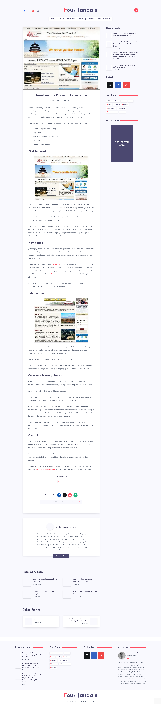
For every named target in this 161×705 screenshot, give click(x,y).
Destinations (71, 19)
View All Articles (61, 556)
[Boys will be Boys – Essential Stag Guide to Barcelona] (27, 594)
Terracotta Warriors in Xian (62, 274)
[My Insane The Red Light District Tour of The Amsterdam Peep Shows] (109, 44)
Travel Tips (83, 19)
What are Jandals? (104, 19)
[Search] (136, 10)
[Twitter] (29, 10)
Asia (131, 101)
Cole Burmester (66, 527)
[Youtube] (33, 10)
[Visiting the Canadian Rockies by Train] (67, 594)
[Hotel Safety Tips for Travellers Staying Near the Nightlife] (109, 36)
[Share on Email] (70, 495)
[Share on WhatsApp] (75, 495)
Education (122, 108)
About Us (61, 19)
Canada (125, 104)
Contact (91, 19)
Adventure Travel (113, 101)
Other (61, 481)
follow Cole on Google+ (74, 545)
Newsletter (62, 550)
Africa (124, 101)
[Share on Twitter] (65, 495)
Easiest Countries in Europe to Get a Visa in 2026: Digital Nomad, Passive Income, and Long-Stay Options (32, 678)
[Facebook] (24, 10)
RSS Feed (57, 547)
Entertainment (112, 112)
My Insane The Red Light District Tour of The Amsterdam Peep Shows (125, 44)
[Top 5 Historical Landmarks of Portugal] (27, 582)
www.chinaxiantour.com (45, 470)
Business (117, 104)
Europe (123, 112)
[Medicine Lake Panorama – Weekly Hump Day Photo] (81, 621)
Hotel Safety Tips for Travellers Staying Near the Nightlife (124, 34)
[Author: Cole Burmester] (50, 526)
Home (53, 19)
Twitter (64, 547)
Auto (109, 104)
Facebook (70, 547)
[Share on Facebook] (59, 495)
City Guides (111, 108)
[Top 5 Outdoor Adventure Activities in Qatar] (67, 582)
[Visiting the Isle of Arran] (41, 621)
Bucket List (55, 264)
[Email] (38, 10)
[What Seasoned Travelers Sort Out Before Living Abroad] (109, 67)
